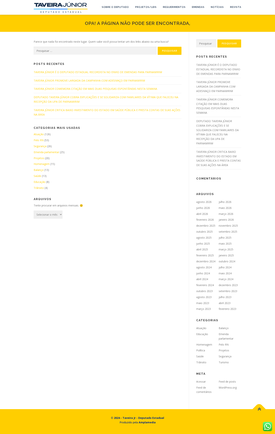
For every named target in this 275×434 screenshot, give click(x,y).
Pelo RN (39, 140)
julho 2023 (225, 297)
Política (200, 350)
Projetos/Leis (146, 7)
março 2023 (203, 309)
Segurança (40, 146)
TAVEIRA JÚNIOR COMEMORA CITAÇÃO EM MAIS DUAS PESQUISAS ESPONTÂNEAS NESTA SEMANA (95, 89)
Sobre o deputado (115, 7)
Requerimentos (174, 7)
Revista (235, 7)
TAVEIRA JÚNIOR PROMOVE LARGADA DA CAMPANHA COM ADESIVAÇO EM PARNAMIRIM (89, 80)
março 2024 (226, 279)
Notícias (217, 7)
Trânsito (39, 188)
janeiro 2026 (226, 219)
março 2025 (226, 249)
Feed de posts (227, 381)
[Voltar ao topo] (259, 409)
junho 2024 (203, 273)
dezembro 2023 (228, 285)
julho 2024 (225, 267)
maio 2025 (225, 243)
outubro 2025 (204, 231)
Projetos (39, 158)
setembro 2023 (228, 291)
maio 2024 (225, 273)
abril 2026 (202, 214)
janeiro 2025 (226, 255)
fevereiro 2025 (205, 255)
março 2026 (226, 214)
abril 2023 (224, 303)
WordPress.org (228, 387)
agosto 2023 (204, 297)
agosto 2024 (204, 267)
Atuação (39, 134)
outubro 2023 (204, 291)
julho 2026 (225, 202)
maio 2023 (202, 303)
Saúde (37, 176)
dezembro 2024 (205, 261)
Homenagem (42, 164)
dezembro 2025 (205, 225)
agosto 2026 (204, 202)
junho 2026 (203, 208)
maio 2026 (225, 208)
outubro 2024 (227, 261)
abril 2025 (202, 249)
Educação (39, 182)
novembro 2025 (228, 225)
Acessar (201, 381)
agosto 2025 (204, 237)
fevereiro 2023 (227, 309)
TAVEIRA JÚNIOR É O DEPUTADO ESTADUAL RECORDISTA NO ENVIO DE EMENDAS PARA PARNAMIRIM (98, 72)
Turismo (224, 362)
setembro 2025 (228, 231)
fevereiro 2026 (205, 219)
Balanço (39, 170)
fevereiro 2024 (205, 285)
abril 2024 (202, 279)
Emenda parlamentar (46, 152)
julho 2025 (225, 237)
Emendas (198, 7)
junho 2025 (203, 243)
